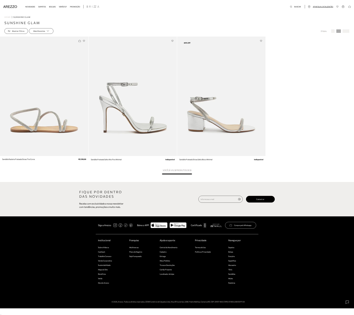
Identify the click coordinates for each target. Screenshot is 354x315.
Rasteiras (231, 283)
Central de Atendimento (168, 247)
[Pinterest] (131, 225)
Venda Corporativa (105, 261)
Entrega (163, 256)
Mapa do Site (103, 270)
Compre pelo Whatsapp (242, 225)
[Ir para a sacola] (349, 7)
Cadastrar (260, 199)
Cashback (101, 252)
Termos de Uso (200, 247)
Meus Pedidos (165, 261)
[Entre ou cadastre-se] (343, 6)
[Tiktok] (125, 225)
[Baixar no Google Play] (178, 225)
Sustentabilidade (104, 265)
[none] (239, 199)
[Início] (10, 6)
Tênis (230, 270)
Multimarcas (134, 247)
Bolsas (52, 7)
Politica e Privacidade (203, 252)
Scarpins (231, 256)
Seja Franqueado (135, 256)
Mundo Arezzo (103, 283)
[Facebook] (120, 225)
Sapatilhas (232, 261)
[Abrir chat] (347, 302)
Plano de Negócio (135, 252)
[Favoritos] (337, 7)
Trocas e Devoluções (167, 265)
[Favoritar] (84, 41)
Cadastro (163, 252)
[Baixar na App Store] (159, 225)
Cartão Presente (166, 270)
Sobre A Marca (103, 247)
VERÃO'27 (63, 7)
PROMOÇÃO (75, 7)
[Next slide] (86, 96)
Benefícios (102, 274)
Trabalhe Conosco (104, 256)
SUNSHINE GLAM (21, 17)
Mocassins (232, 265)
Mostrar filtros (18, 31)
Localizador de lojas (167, 274)
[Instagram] (115, 225)
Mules (230, 278)
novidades (30, 7)
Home (7, 17)
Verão (100, 278)
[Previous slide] (2, 96)
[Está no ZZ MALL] (216, 225)
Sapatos (42, 7)
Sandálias (231, 274)
